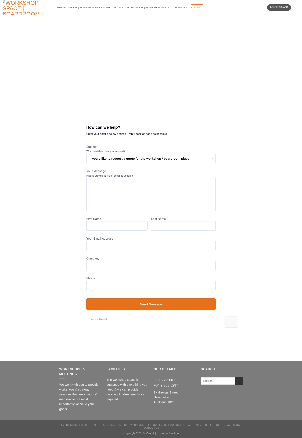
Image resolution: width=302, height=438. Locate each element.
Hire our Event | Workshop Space (169, 425)
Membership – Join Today (213, 425)
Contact (197, 7)
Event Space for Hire (76, 425)
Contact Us (151, 427)
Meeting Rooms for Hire (111, 425)
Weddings (137, 425)
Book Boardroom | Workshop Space (144, 7)
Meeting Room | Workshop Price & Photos (86, 7)
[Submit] (239, 381)
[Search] (297, 7)
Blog (236, 425)
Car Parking (180, 7)
